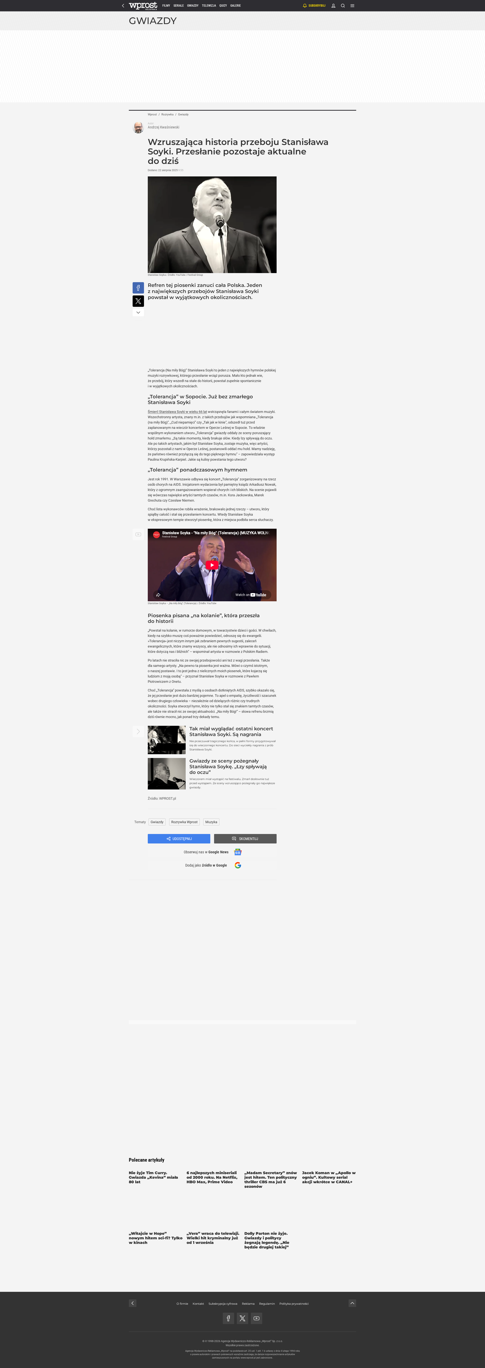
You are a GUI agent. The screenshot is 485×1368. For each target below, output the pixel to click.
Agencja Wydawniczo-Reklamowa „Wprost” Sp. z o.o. (252, 1341)
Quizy (223, 5)
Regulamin (267, 1303)
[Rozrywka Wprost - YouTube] (256, 1318)
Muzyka (211, 822)
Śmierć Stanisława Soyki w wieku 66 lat (177, 412)
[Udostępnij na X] (138, 301)
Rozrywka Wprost (184, 822)
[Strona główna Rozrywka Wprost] (143, 5)
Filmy (166, 5)
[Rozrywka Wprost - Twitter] (242, 1318)
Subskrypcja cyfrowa (223, 1303)
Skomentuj (248, 838)
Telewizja (209, 5)
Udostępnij (182, 838)
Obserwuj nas (206, 852)
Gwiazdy (193, 5)
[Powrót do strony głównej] (132, 1303)
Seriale (179, 5)
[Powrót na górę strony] (352, 1303)
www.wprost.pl (248, 1357)
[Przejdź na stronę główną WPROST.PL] (123, 5)
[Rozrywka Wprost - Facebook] (228, 1318)
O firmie (182, 1303)
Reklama (248, 1303)
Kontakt (198, 1303)
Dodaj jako (206, 865)
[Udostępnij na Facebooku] (138, 288)
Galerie (235, 5)
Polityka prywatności (294, 1303)
